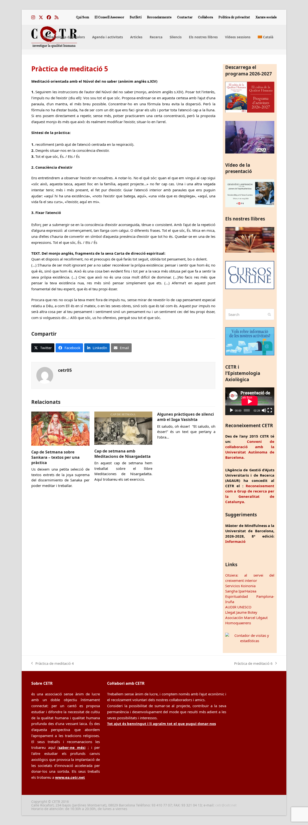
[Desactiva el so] (264, 410)
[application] (249, 401)
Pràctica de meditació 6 (253, 663)
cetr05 (65, 370)
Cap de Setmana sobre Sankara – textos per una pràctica (55, 457)
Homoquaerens (238, 622)
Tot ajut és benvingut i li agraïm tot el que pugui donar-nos (161, 723)
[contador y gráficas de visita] (249, 640)
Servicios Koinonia (240, 585)
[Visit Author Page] (44, 375)
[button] (42, 347)
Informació (235, 541)
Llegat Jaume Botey (241, 612)
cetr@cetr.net (226, 805)
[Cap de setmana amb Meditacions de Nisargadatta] (123, 427)
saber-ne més (71, 747)
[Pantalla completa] (269, 410)
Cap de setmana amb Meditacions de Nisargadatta (122, 453)
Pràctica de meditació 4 (52, 663)
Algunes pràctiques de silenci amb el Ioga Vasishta (185, 417)
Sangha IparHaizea (240, 591)
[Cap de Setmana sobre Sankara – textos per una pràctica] (60, 428)
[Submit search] (269, 314)
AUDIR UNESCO (238, 607)
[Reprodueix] (231, 410)
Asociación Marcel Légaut (246, 617)
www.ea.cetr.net (70, 777)
